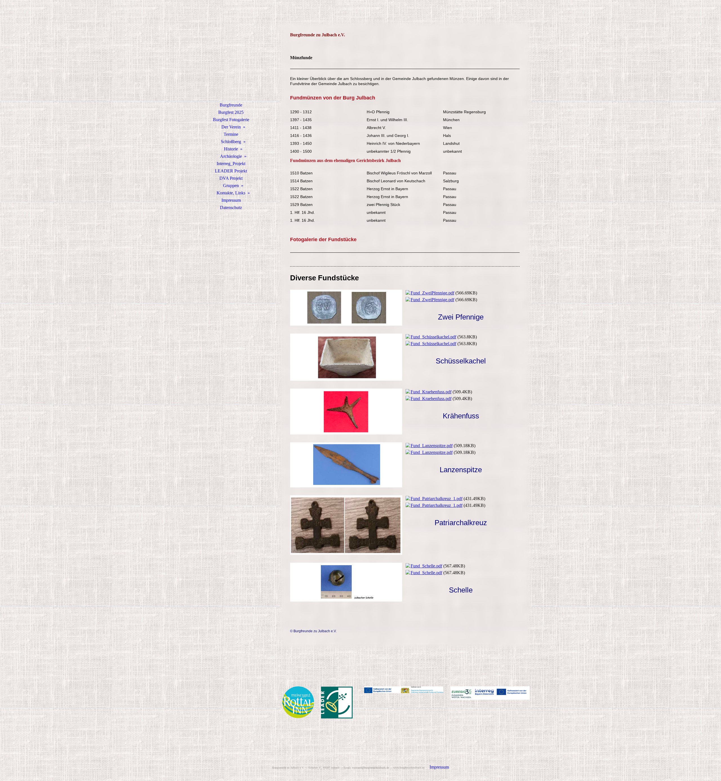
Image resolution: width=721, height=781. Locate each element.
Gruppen (231, 185)
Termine (231, 134)
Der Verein (231, 127)
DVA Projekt (230, 178)
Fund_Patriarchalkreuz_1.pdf (436, 498)
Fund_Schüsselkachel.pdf (433, 336)
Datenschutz (231, 207)
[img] (231, 58)
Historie (231, 149)
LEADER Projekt (231, 170)
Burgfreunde (231, 105)
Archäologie (231, 156)
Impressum (231, 200)
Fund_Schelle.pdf (426, 565)
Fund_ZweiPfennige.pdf (432, 292)
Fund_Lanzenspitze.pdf (432, 445)
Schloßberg (231, 141)
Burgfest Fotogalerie (231, 119)
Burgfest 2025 (231, 112)
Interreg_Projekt (231, 163)
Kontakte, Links (231, 192)
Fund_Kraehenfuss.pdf (431, 391)
